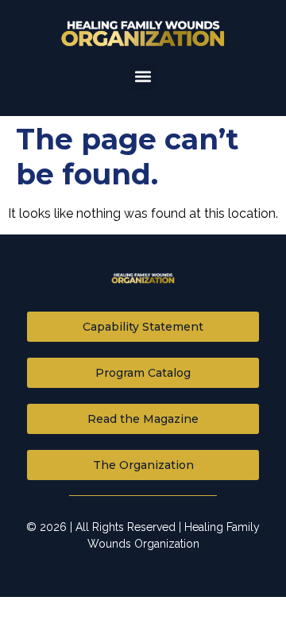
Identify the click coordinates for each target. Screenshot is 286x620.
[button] (143, 77)
